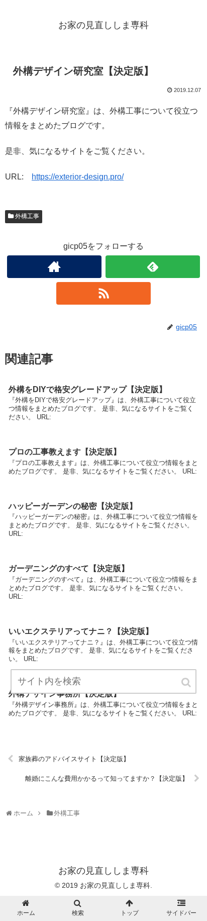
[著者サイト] (54, 266)
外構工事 (27, 216)
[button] (186, 682)
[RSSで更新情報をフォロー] (103, 293)
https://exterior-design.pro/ (78, 176)
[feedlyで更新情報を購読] (153, 266)
